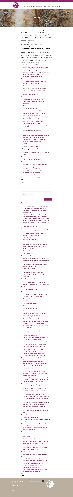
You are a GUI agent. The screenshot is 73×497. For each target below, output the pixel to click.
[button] (36, 72)
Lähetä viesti (48, 199)
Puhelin (22, 179)
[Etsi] (43, 481)
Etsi (29, 479)
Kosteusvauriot (57, 4)
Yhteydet (49, 6)
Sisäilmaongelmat (39, 6)
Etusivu (35, 4)
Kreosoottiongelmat (40, 4)
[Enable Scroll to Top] (71, 495)
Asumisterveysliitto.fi (56, 0)
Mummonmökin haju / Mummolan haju (29, 6)
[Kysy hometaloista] (15, 5)
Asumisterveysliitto (55, 6)
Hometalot (44, 6)
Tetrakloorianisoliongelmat (49, 4)
